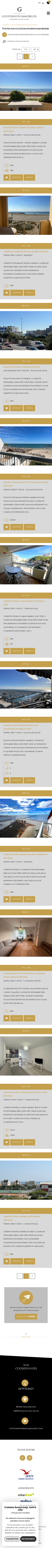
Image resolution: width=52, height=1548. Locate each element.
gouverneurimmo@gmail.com (26, 1429)
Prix (34, 49)
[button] (16, 41)
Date (25, 49)
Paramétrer (12, 1539)
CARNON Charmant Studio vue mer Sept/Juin (25, 251)
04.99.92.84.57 (26, 1389)
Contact (16, 177)
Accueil (6, 25)
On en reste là (26, 1505)
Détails (29, 177)
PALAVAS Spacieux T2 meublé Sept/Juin (21, 367)
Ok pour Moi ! (28, 1539)
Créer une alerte (26, 1316)
